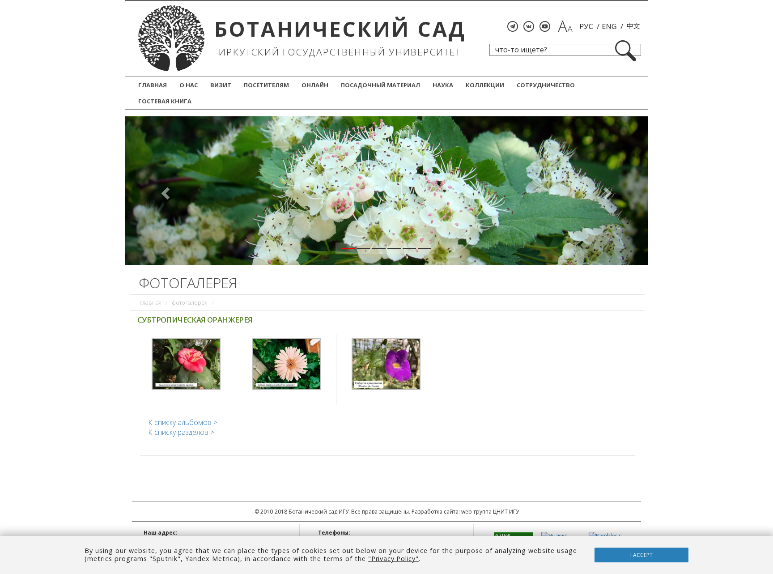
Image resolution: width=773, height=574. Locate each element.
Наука (443, 85)
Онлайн (315, 85)
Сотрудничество (546, 85)
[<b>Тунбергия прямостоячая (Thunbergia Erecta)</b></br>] (386, 363)
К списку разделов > (181, 432)
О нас (188, 85)
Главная (152, 85)
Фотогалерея (190, 302)
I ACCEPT (641, 555)
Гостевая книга (164, 101)
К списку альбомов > (182, 422)
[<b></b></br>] (186, 363)
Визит (220, 85)
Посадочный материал (380, 85)
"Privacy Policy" (393, 558)
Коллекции (485, 85)
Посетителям (266, 85)
